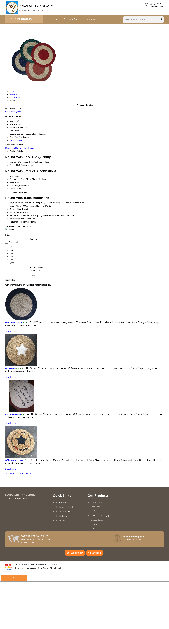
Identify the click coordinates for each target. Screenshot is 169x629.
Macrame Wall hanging (100, 515)
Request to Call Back (14, 148)
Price (12, 165)
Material (13, 182)
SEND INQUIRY (12, 473)
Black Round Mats (13, 322)
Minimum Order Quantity (20, 162)
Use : (113, 322)
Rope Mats (95, 507)
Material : (86, 322)
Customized (15, 179)
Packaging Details (17, 218)
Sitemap (62, 520)
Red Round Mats (13, 414)
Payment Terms (16, 203)
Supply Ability (15, 206)
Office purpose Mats (14, 460)
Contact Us (92, 19)
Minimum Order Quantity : (64, 322)
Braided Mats (96, 502)
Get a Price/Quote (13, 112)
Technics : (27, 326)
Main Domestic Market (19, 222)
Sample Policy (16, 215)
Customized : (139, 322)
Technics (13, 192)
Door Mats (95, 524)
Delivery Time (15, 209)
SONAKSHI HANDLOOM (36, 7)
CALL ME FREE (27, 473)
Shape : (100, 322)
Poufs (93, 511)
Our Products (21, 19)
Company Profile (72, 19)
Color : (10, 326)
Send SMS (96, 552)
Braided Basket (97, 520)
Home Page (51, 19)
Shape (12, 189)
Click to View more (18, 140)
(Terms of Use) (53, 564)
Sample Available (17, 212)
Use (11, 176)
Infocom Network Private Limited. (49, 568)
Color (12, 185)
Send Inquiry (29, 148)
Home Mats (10, 368)
